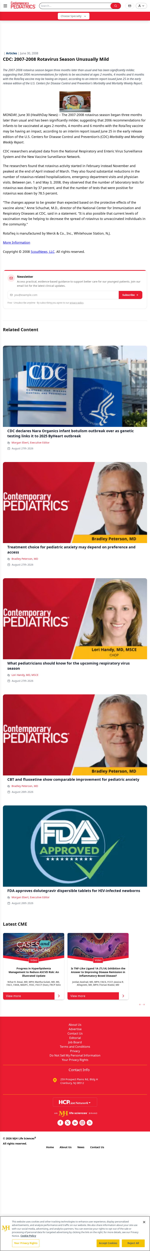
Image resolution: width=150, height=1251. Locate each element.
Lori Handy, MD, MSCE (25, 675)
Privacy (75, 1051)
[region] (75, 1233)
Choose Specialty (71, 16)
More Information (16, 242)
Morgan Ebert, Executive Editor (31, 442)
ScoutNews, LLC (43, 251)
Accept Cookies (108, 1243)
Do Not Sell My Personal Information (75, 1055)
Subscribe (128, 295)
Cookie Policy (28, 1235)
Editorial (75, 1038)
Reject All (133, 1243)
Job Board (75, 1042)
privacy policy (76, 302)
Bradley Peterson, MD (25, 558)
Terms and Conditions (75, 1047)
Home (50, 1147)
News (80, 1147)
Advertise (75, 1029)
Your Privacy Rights (75, 1060)
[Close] (144, 1222)
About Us (75, 1025)
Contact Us (75, 1033)
